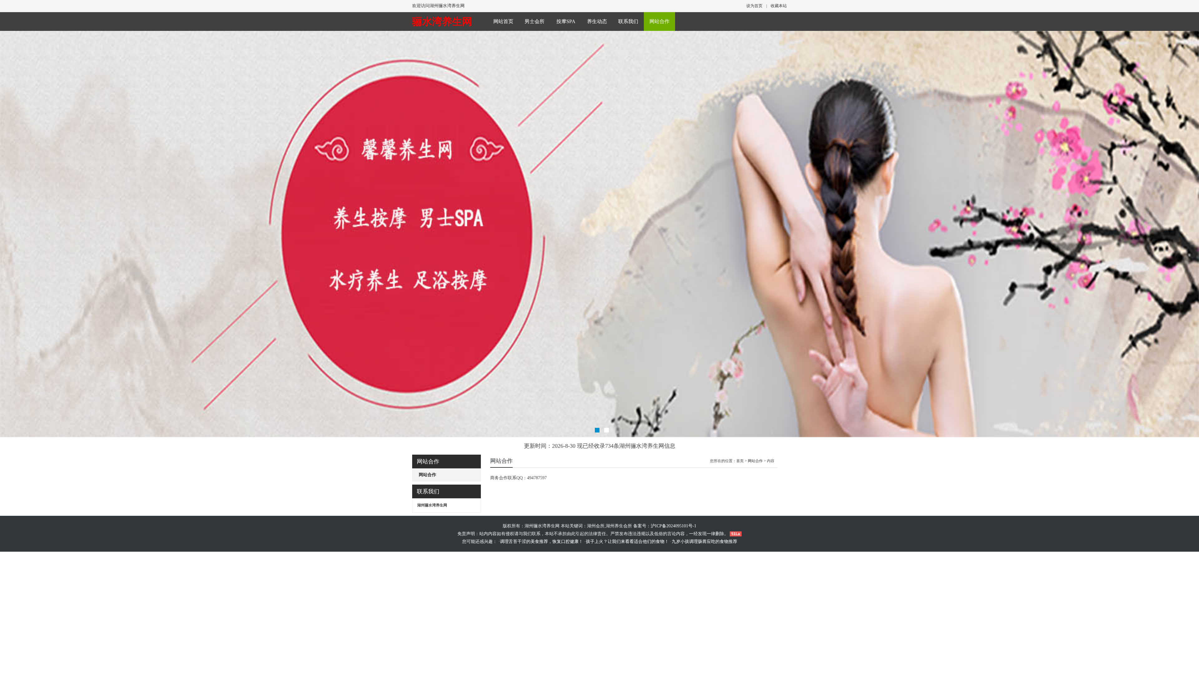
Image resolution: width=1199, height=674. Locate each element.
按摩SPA (565, 21)
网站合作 (659, 21)
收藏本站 (779, 5)
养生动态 (597, 21)
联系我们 (628, 21)
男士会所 (535, 21)
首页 (740, 461)
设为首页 (754, 5)
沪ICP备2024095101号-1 (673, 526)
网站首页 (503, 21)
